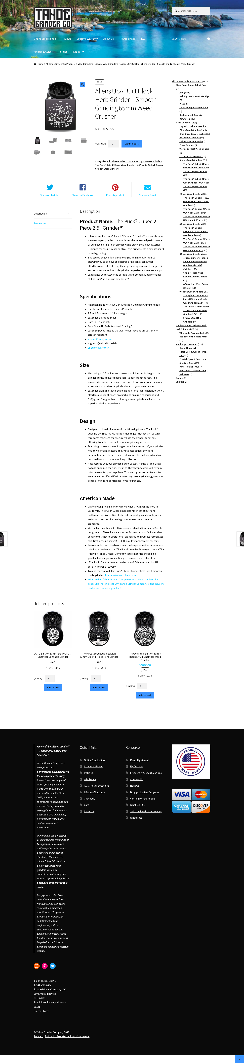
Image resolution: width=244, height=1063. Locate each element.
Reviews (66, 38)
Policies (62, 51)
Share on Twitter (49, 195)
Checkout (89, 798)
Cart (86, 804)
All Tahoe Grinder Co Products (61, 63)
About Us (108, 38)
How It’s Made (127, 38)
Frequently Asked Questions (146, 772)
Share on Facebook (82, 195)
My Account (136, 766)
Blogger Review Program (144, 792)
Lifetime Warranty (87, 38)
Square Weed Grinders (106, 63)
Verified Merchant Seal (143, 798)
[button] (82, 84)
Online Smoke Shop (45, 38)
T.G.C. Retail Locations (96, 785)
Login (76, 51)
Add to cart (132, 143)
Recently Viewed (139, 760)
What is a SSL (137, 804)
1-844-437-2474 (42, 985)
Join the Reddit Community (146, 811)
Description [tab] (40, 213)
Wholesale (90, 779)
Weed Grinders (85, 63)
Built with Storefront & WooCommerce (67, 1036)
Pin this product (115, 195)
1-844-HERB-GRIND (45, 980)
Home (40, 63)
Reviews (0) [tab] (40, 223)
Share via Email (148, 195)
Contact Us (136, 779)
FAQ (143, 38)
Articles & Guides (43, 51)
